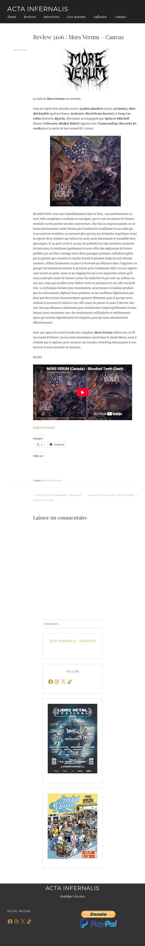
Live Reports (76, 16)
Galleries (100, 16)
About (11, 16)
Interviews (51, 16)
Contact (120, 16)
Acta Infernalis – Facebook (72, 641)
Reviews (30, 16)
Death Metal (47, 480)
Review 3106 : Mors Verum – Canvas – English (111, 495)
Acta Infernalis (37, 9)
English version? (44, 427)
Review (58, 480)
